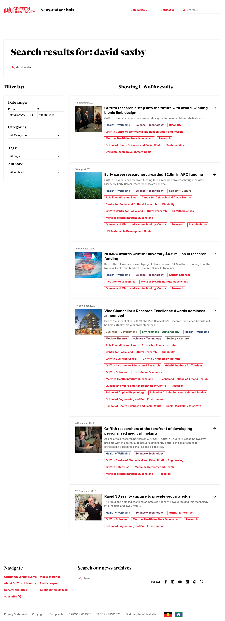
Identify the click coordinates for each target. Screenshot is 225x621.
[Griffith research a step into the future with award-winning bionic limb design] (88, 119)
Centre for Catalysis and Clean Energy (166, 197)
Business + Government (121, 331)
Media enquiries (50, 576)
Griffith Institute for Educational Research (133, 365)
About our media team (54, 590)
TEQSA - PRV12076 (108, 614)
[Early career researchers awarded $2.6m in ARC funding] (88, 185)
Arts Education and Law (121, 197)
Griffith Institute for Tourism (183, 365)
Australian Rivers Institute (159, 345)
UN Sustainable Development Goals (128, 152)
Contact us (168, 10)
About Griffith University (20, 583)
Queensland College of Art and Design (183, 379)
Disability (175, 125)
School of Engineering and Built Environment (135, 399)
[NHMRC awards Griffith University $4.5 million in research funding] (88, 265)
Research (165, 138)
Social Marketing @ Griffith (183, 406)
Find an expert (49, 583)
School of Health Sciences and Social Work (133, 145)
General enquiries (15, 590)
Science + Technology (150, 125)
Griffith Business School (121, 358)
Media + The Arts (117, 338)
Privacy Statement (15, 614)
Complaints (56, 614)
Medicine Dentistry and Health (154, 467)
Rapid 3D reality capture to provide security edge (147, 496)
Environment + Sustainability (160, 331)
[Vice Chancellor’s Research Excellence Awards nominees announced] (88, 322)
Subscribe (11, 596)
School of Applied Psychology (125, 392)
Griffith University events (20, 576)
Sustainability (175, 145)
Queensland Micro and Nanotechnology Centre (136, 224)
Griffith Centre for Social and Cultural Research (136, 211)
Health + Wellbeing (118, 125)
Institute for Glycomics (120, 281)
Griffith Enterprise (117, 467)
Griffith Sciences (183, 211)
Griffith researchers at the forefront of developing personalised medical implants (148, 431)
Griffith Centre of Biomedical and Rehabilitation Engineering (144, 131)
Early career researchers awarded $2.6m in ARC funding (153, 174)
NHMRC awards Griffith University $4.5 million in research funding (155, 256)
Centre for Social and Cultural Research (131, 204)
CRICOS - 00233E (80, 614)
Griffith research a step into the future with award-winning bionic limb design (156, 110)
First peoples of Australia (141, 614)
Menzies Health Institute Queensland (129, 138)
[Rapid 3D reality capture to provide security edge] (88, 507)
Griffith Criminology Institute (161, 358)
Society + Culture (180, 190)
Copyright (38, 614)
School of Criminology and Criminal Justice (178, 392)
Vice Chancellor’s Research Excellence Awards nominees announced (154, 313)
